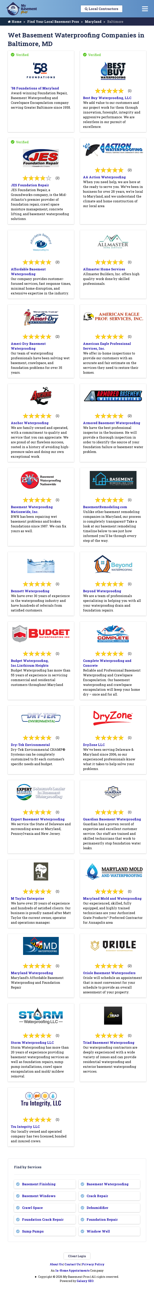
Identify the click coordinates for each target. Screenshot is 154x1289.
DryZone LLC (94, 745)
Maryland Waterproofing (32, 973)
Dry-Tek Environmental (30, 745)
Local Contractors (103, 9)
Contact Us (72, 1264)
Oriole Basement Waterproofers (109, 973)
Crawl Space (32, 1208)
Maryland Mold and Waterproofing (112, 898)
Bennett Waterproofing (30, 591)
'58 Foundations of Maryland (35, 88)
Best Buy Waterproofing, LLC (107, 98)
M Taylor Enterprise (27, 898)
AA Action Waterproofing (104, 177)
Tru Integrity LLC (25, 1126)
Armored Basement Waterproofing (111, 423)
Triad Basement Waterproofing (108, 1042)
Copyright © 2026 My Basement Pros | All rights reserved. (78, 1277)
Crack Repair (97, 1196)
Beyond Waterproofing (102, 591)
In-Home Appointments (72, 1270)
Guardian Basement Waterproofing (112, 819)
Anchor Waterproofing (30, 423)
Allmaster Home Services (104, 269)
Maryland (93, 21)
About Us (56, 1264)
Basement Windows (39, 1196)
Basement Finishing (39, 1184)
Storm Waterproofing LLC (32, 1042)
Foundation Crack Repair (43, 1219)
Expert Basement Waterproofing (38, 819)
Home (16, 21)
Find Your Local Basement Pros (53, 21)
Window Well (98, 1231)
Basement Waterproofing (108, 1184)
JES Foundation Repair (30, 185)
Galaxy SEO (85, 1281)
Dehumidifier (97, 1208)
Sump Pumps (33, 1231)
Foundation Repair (102, 1219)
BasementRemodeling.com (105, 507)
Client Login (77, 1256)
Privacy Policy (93, 1264)
